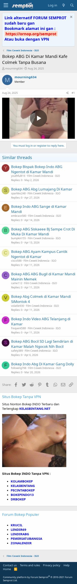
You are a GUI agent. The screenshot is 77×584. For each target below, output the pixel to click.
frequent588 (18, 328)
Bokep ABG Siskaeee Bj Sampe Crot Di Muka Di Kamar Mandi (43, 232)
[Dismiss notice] (71, 17)
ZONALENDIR (21, 543)
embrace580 (18, 216)
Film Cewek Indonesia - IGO (43, 176)
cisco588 (16, 261)
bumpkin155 (18, 238)
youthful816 (18, 176)
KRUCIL (16, 525)
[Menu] (6, 5)
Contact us (10, 565)
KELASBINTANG (23, 486)
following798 (18, 368)
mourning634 (13, 68)
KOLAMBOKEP (22, 481)
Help (67, 565)
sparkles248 (18, 193)
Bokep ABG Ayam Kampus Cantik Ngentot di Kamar (39, 254)
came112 (16, 283)
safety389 (17, 350)
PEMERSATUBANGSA (26, 538)
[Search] (72, 5)
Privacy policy (51, 565)
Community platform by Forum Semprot (37, 578)
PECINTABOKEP (23, 490)
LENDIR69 (18, 529)
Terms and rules (30, 565)
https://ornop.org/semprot (31, 33)
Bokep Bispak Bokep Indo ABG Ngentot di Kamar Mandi (36, 169)
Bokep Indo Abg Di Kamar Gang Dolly (42, 363)
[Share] (67, 93)
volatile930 (17, 306)
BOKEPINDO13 (22, 495)
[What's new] (63, 5)
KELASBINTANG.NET (34, 408)
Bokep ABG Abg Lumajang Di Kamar (41, 189)
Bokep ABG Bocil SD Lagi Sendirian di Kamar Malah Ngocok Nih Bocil (42, 344)
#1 (73, 93)
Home (7, 569)
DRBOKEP (18, 499)
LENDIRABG (20, 534)
